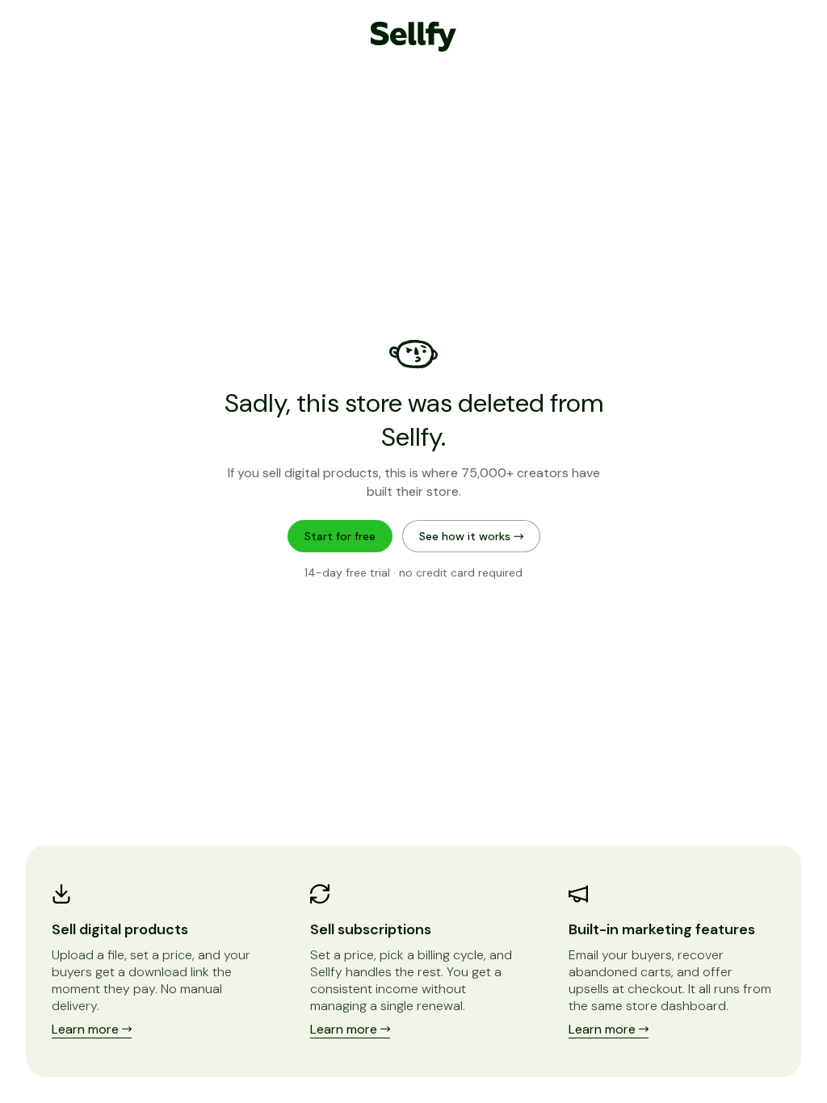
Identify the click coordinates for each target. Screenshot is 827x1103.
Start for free (340, 536)
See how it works (466, 536)
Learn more (87, 1029)
